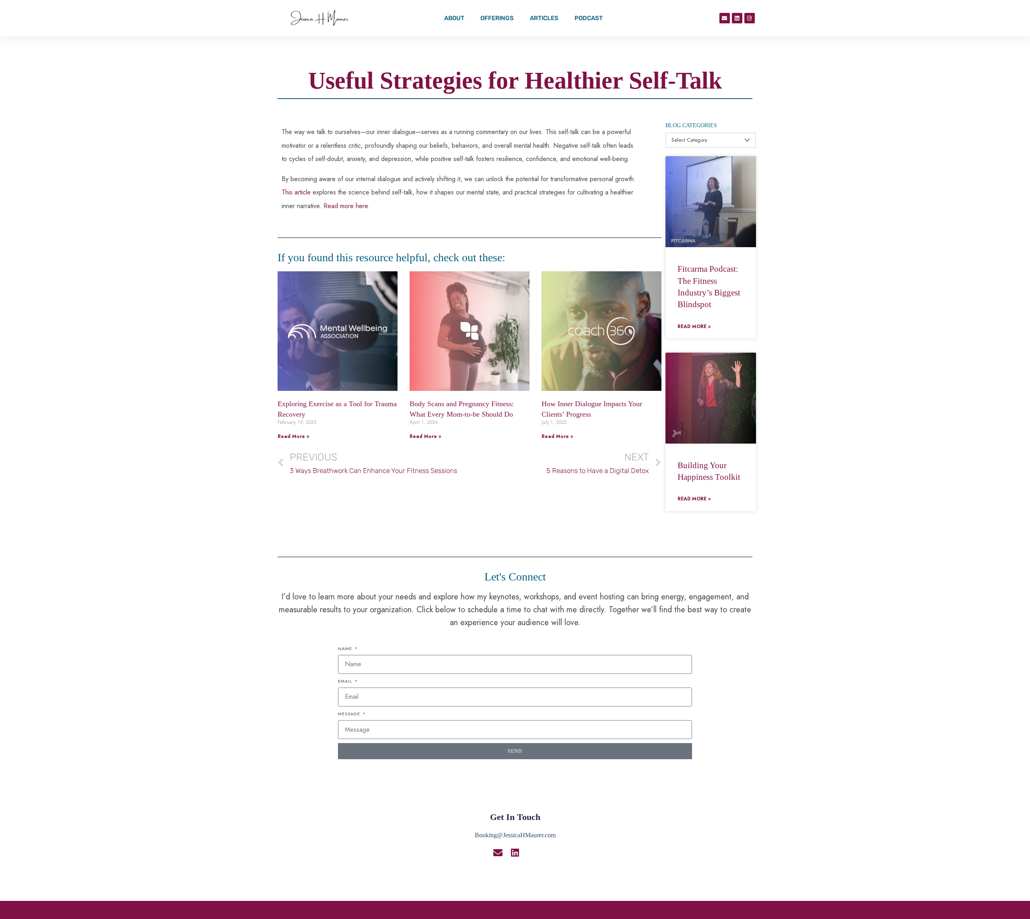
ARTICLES (544, 18)
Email (346, 681)
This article (296, 192)
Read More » (293, 436)
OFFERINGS (497, 18)
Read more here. (346, 206)
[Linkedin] (737, 18)
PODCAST (589, 18)
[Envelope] (724, 18)
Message (350, 713)
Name (346, 648)
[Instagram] (749, 18)
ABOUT (454, 18)
